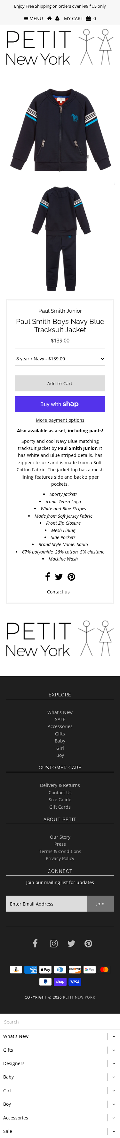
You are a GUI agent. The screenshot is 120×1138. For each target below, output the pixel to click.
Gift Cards (60, 807)
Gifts (60, 734)
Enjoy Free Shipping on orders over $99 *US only (60, 6)
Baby (60, 741)
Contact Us (60, 792)
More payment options (60, 420)
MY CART (80, 18)
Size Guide (60, 800)
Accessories (60, 726)
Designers (14, 1063)
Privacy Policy (60, 858)
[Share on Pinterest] (71, 578)
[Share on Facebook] (47, 578)
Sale (7, 1131)
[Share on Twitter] (59, 578)
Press (60, 844)
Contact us (58, 592)
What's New (60, 712)
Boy (60, 755)
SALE (60, 719)
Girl (60, 748)
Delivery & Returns (60, 785)
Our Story (60, 837)
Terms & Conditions (60, 851)
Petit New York (79, 997)
